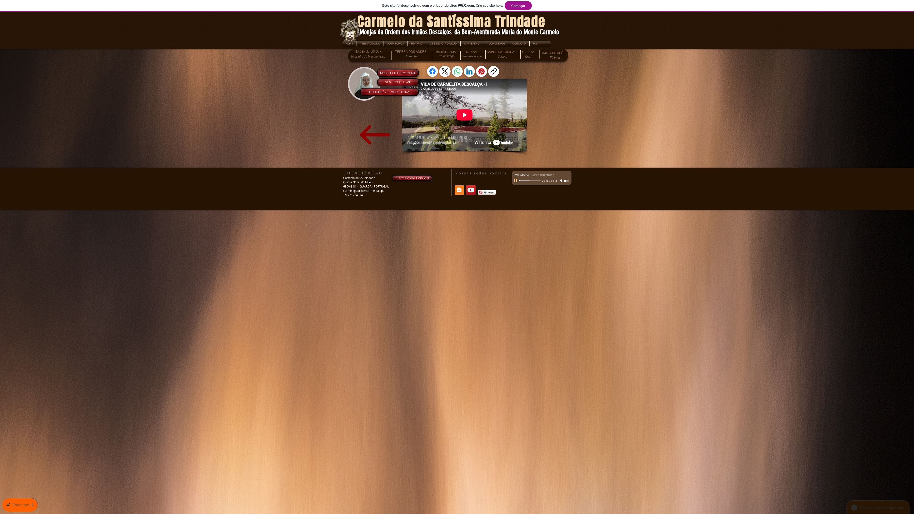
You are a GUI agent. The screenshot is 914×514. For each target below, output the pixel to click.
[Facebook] (432, 71)
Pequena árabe (471, 56)
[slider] (566, 181)
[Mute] (561, 180)
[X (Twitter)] (445, 71)
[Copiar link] (493, 71)
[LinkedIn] (469, 71)
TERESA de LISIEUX (368, 51)
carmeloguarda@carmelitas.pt (363, 191)
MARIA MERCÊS (553, 53)
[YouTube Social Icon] (471, 190)
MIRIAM (471, 52)
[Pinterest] (481, 71)
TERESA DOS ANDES (411, 52)
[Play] (516, 181)
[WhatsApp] (457, 71)
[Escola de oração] (459, 190)
